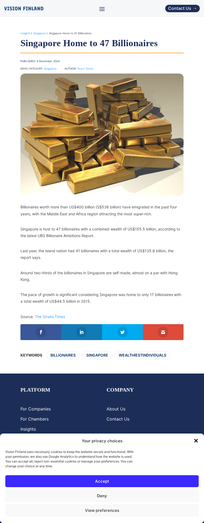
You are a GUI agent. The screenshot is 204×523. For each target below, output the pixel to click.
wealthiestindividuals (142, 355)
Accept (102, 481)
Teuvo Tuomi (85, 68)
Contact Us (179, 8)
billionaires (63, 355)
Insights (25, 33)
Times (59, 316)
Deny (102, 495)
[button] (196, 440)
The (38, 316)
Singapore (39, 33)
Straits (48, 316)
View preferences (102, 510)
